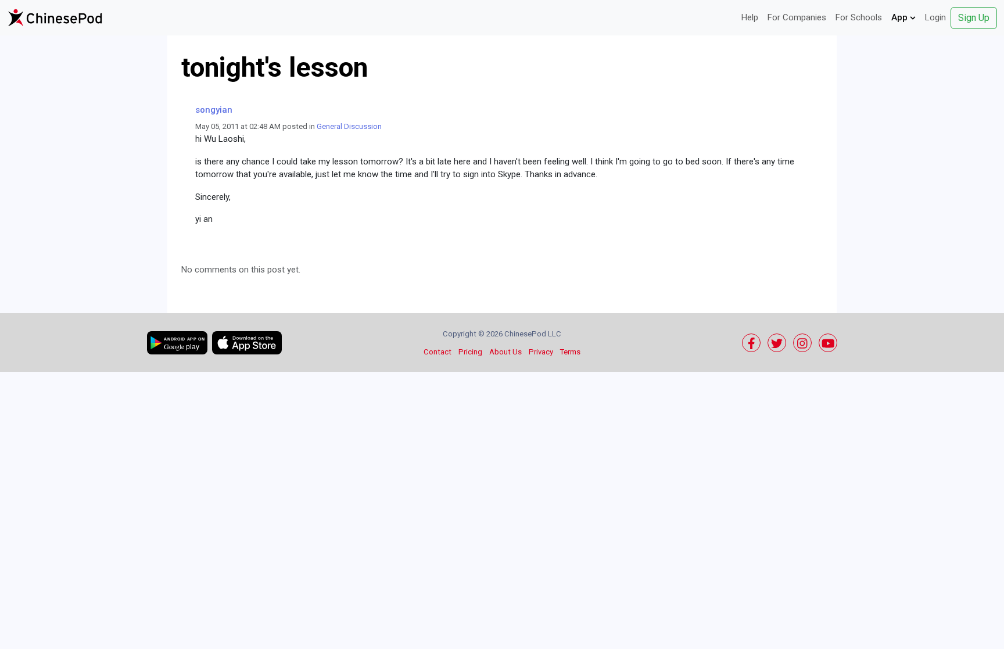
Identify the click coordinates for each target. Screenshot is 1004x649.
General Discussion (349, 126)
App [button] (900, 17)
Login (935, 17)
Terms (570, 351)
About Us (505, 351)
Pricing (470, 351)
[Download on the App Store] (247, 342)
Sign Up (973, 17)
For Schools (859, 17)
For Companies (797, 17)
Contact (437, 351)
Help (749, 17)
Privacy (541, 351)
